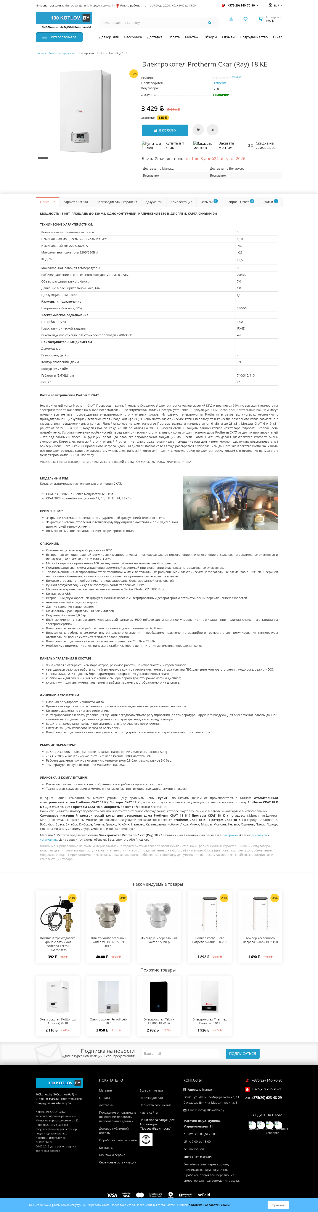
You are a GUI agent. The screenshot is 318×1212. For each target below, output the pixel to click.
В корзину (167, 130)
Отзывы (228, 37)
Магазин (105, 1090)
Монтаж (191, 37)
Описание (47, 202)
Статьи (270, 202)
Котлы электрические (62, 53)
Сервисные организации (118, 1162)
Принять (278, 1205)
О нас (277, 37)
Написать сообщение (156, 1105)
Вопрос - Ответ (239, 202)
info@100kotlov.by (211, 1110)
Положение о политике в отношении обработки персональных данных (117, 1116)
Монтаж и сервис (112, 1155)
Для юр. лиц (109, 37)
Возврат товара (151, 1090)
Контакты (106, 1147)
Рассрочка (133, 37)
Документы (154, 202)
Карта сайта (149, 1112)
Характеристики (76, 202)
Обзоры (210, 37)
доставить (259, 835)
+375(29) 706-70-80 (267, 1089)
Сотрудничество (254, 37)
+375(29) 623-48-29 (266, 1097)
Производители (151, 1098)
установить (48, 839)
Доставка (154, 37)
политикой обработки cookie (209, 1205)
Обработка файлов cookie (118, 1140)
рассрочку (230, 835)
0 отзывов (235, 76)
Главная (41, 53)
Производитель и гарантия (116, 202)
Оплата (174, 37)
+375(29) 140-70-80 (241, 5)
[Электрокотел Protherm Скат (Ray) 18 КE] (85, 110)
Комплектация (181, 202)
